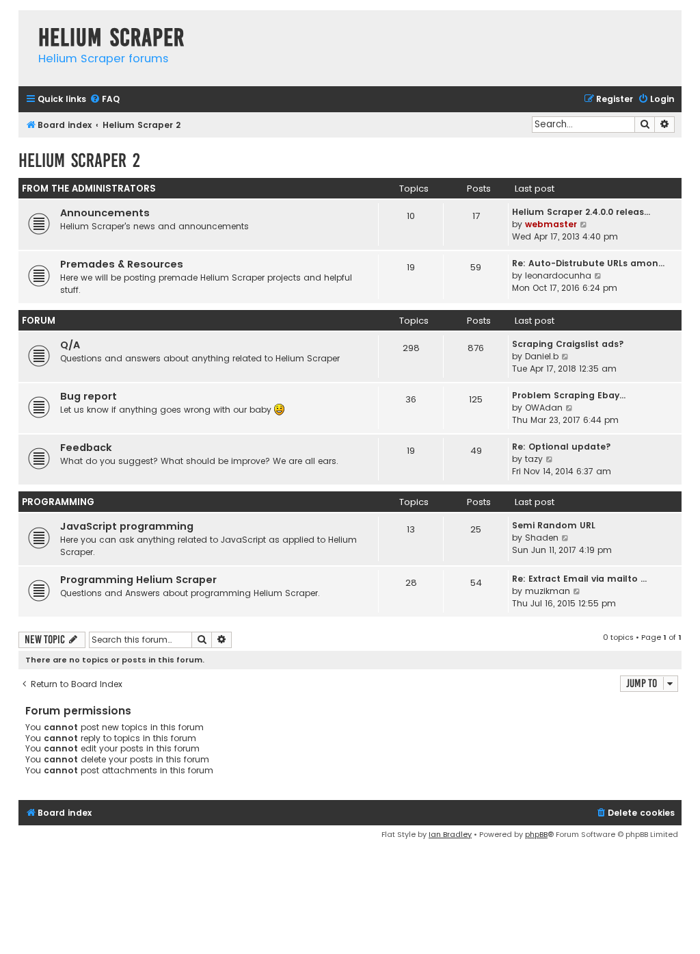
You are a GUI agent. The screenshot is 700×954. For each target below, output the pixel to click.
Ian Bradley (450, 834)
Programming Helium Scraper (138, 579)
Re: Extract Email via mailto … (579, 578)
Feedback (86, 447)
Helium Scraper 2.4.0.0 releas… (581, 212)
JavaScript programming (126, 526)
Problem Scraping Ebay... (568, 395)
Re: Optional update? (561, 446)
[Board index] (25, 24)
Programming (58, 501)
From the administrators (89, 188)
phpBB (536, 834)
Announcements (105, 213)
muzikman (547, 591)
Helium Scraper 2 (79, 160)
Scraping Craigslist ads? (568, 344)
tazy (534, 459)
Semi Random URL (553, 525)
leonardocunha (558, 275)
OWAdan (544, 407)
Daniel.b (541, 356)
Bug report (88, 396)
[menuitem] (105, 99)
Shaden (541, 537)
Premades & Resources (121, 264)
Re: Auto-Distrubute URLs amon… (588, 263)
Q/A (70, 345)
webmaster (551, 224)
